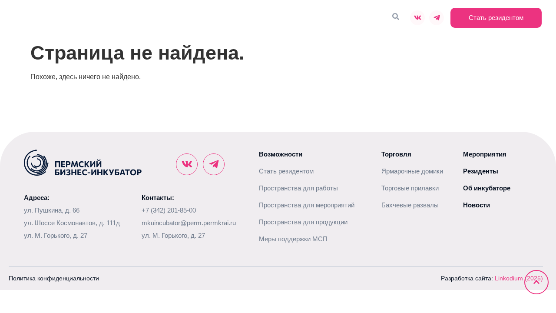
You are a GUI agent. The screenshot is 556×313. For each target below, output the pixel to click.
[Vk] (417, 17)
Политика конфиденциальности (54, 278)
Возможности (209, 17)
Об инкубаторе (147, 17)
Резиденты (264, 17)
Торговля (354, 17)
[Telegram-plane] (436, 17)
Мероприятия (310, 17)
